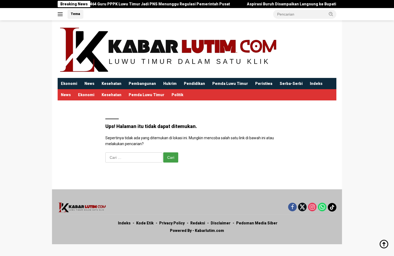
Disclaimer (221, 223)
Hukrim (170, 83)
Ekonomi (69, 83)
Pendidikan (194, 83)
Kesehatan (111, 83)
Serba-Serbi (291, 83)
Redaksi (197, 223)
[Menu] (61, 14)
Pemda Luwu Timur (230, 83)
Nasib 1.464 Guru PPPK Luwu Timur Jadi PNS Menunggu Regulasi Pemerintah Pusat (146, 4)
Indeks (316, 83)
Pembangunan (142, 83)
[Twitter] (302, 207)
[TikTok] (332, 207)
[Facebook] (292, 207)
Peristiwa (263, 83)
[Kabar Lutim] (167, 49)
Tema (75, 14)
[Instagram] (312, 207)
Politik (177, 95)
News (89, 83)
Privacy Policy (172, 223)
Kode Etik (145, 223)
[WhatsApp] (322, 207)
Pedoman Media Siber (256, 223)
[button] (331, 14)
